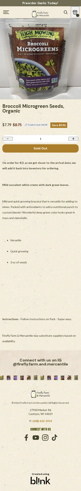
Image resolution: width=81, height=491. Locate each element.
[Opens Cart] (75, 12)
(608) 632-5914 (42, 421)
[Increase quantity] (73, 139)
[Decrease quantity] (8, 139)
